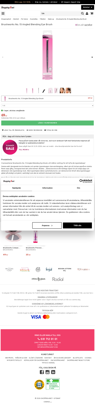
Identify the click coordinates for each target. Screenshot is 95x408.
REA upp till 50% (22, 2)
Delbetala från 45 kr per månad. (13, 118)
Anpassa (45, 225)
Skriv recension (35, 130)
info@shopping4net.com (47, 347)
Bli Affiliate (78, 358)
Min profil (9, 358)
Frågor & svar (21, 358)
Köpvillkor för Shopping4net (36, 360)
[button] (91, 13)
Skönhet (16, 19)
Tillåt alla (77, 225)
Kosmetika (33, 19)
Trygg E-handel (48, 363)
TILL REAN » (24, 150)
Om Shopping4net (58, 360)
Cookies (88, 358)
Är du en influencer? (62, 358)
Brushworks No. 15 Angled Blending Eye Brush (71, 19)
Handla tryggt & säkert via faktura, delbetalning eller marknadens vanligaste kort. (47, 312)
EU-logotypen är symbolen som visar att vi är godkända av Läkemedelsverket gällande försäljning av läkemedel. (47, 305)
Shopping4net (6, 19)
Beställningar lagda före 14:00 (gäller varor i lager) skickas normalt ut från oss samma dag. (47, 298)
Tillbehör (43, 19)
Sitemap (57, 398)
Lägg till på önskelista (14, 130)
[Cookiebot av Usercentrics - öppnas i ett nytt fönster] (81, 181)
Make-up (51, 19)
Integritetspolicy (14, 360)
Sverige (47, 402)
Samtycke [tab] (16, 188)
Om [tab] (78, 188)
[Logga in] (87, 13)
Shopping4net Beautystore (78, 360)
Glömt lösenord (36, 358)
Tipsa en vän (51, 130)
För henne (24, 19)
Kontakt (48, 358)
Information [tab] (47, 188)
